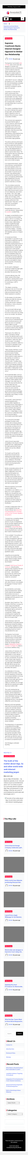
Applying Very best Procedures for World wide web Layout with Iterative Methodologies (13, 986)
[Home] (6, 18)
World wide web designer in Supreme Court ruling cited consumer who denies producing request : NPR (14, 951)
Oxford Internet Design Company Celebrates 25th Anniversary (13, 847)
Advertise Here (10, 1049)
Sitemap (8, 1057)
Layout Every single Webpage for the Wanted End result (13, 916)
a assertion (8, 211)
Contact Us (9, 1045)
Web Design (8, 38)
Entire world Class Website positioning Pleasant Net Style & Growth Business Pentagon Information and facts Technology (13, 881)
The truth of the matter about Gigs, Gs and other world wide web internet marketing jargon (13, 766)
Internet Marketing (9, 756)
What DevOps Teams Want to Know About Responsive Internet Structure (13, 1020)
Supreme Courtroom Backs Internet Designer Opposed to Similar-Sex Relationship (14, 49)
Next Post (7, 752)
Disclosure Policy (10, 1053)
